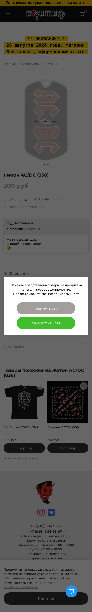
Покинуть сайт (46, 308)
